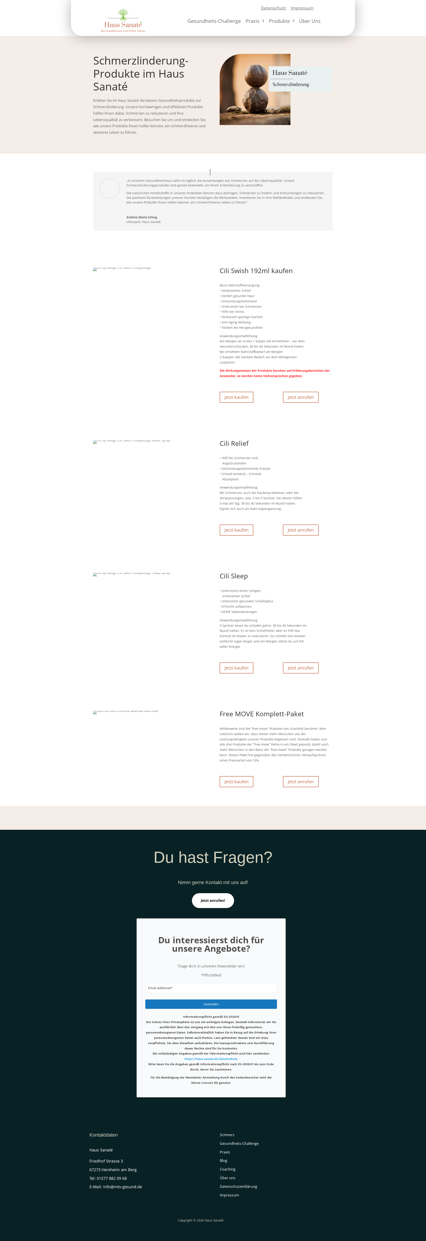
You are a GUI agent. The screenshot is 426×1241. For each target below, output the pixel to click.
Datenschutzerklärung (238, 1186)
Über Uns (310, 21)
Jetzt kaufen (236, 397)
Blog (223, 1160)
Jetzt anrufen (301, 397)
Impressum (302, 8)
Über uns (227, 1177)
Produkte (279, 21)
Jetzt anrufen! (213, 900)
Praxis (253, 21)
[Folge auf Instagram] (93, 1200)
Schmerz (227, 1134)
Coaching (227, 1169)
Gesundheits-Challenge (214, 21)
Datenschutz (273, 8)
